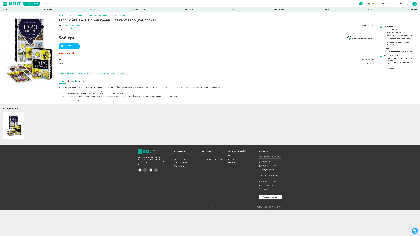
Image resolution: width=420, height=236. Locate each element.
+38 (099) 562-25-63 (268, 162)
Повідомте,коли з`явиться (70, 46)
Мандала (73, 29)
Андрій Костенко (73, 25)
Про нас (92, 9)
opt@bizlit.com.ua (268, 185)
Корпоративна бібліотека (211, 159)
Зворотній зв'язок (270, 197)
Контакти (413, 9)
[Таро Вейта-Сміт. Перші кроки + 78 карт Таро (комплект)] (29, 50)
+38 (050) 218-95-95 (268, 181)
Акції (5, 9)
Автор (82, 81)
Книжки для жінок (67, 73)
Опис (62, 81)
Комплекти (48, 9)
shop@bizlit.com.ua (268, 170)
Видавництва (279, 9)
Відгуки (71, 81)
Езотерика (123, 73)
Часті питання (188, 9)
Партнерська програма (210, 156)
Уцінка (370, 9)
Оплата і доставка (139, 9)
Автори (233, 9)
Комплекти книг (85, 73)
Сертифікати (325, 9)
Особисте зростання (105, 73)
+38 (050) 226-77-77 (268, 166)
